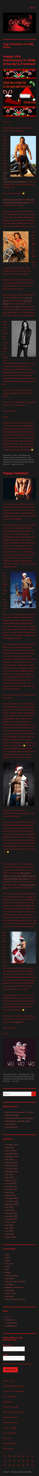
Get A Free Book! (10, 1433)
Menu (32, 8)
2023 (7, 1258)
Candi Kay (6, 1472)
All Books (7, 1438)
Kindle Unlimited (12, 1275)
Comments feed (11, 1323)
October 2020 (11, 1201)
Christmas (6, 460)
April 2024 (9, 1148)
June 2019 (9, 1228)
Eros (7, 1269)
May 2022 (9, 1174)
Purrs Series (9, 1290)
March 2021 (10, 1195)
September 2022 (11, 1171)
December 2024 (11, 1145)
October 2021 (11, 1189)
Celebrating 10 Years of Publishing (19, 1118)
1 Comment (15, 1081)
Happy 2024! (10, 1124)
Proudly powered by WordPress (22, 1472)
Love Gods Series (9, 1396)
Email (6, 1354)
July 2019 (9, 1225)
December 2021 (11, 1186)
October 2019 (11, 1219)
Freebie (6, 457)
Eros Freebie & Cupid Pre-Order (17, 1121)
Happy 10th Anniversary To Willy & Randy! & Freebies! (19, 60)
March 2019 (10, 1237)
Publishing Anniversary (14, 1287)
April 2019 (9, 1234)
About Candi (8, 1381)
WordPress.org (11, 1326)
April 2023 (9, 1159)
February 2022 (11, 1180)
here (16, 307)
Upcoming (9, 1296)
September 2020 (12, 1204)
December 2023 (11, 1154)
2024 (20, 455)
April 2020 (10, 1210)
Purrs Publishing (9, 1443)
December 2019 (11, 1213)
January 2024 (10, 1151)
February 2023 (11, 1162)
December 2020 (11, 1198)
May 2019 (9, 1231)
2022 (20, 1074)
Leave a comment (17, 464)
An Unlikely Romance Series (14, 1386)
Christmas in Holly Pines (19, 460)
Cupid (7, 1266)
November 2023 (11, 1157)
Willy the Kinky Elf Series (17, 457)
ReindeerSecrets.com (11, 1417)
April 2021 (9, 1192)
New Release (10, 1278)
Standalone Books (10, 1423)
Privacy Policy (8, 1449)
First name (7, 1345)
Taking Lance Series (10, 1407)
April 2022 (9, 1177)
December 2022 (11, 1165)
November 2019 (11, 1216)
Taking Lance (10, 1293)
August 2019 (10, 1222)
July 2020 (9, 1207)
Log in (7, 1317)
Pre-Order (9, 1284)
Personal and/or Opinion (15, 1281)
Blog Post (26, 455)
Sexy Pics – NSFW (9, 1428)
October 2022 (11, 1168)
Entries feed (9, 1320)
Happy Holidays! (15, 473)
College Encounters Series (13, 1391)
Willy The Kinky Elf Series (13, 1412)
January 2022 (10, 1183)
